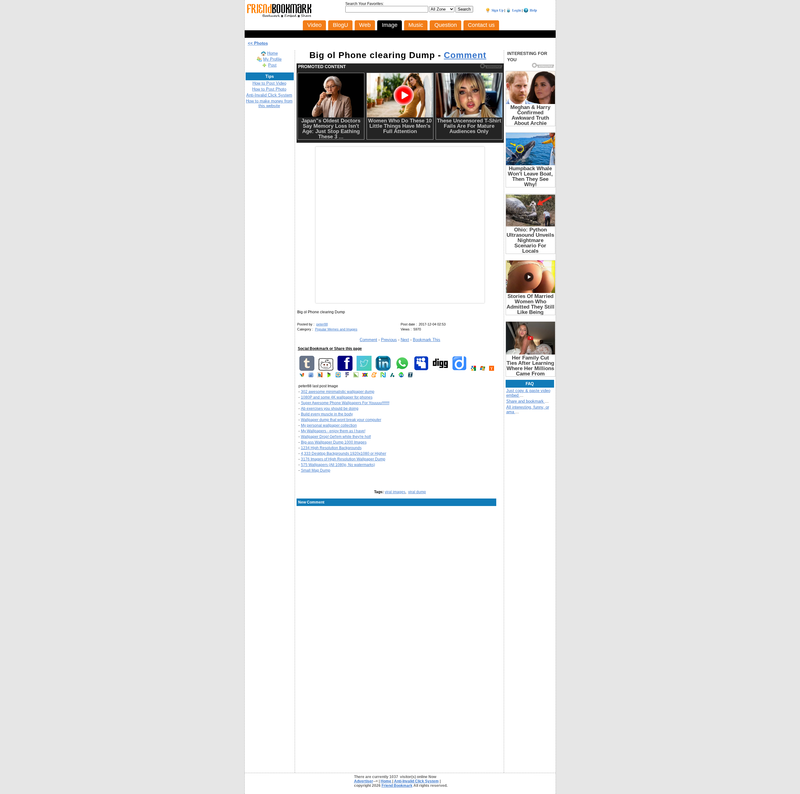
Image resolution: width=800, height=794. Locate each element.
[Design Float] (338, 376)
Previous (389, 339)
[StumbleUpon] (401, 376)
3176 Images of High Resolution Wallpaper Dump (343, 459)
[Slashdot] (392, 376)
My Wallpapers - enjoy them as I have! (333, 431)
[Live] (482, 369)
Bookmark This (426, 339)
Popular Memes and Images (336, 329)
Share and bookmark (525, 401)
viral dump (417, 492)
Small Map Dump (315, 470)
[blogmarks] (329, 376)
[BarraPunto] (320, 376)
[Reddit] (326, 369)
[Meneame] (374, 376)
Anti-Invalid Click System (269, 95)
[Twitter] (364, 369)
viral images (395, 492)
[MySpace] (421, 369)
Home (272, 53)
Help (533, 10)
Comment (465, 55)
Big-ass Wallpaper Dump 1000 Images (334, 442)
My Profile (272, 59)
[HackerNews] (492, 369)
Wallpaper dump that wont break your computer (341, 420)
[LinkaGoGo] (365, 376)
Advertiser (363, 781)
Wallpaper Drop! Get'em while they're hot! (336, 436)
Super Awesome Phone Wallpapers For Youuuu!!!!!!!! (345, 403)
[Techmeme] (410, 376)
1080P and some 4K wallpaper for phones (336, 397)
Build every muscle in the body (327, 414)
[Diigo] (459, 369)
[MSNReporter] (302, 376)
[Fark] (347, 376)
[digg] (440, 369)
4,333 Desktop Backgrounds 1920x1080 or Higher (343, 453)
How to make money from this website (269, 103)
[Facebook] (345, 369)
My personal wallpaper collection (329, 425)
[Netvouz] (383, 376)
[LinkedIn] (383, 369)
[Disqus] (400, 557)
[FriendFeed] (311, 376)
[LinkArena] (356, 376)
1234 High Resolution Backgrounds (331, 448)
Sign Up (497, 10)
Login (516, 10)
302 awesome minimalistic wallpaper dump (337, 392)
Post (272, 65)
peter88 (322, 324)
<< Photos (258, 43)
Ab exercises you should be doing (329, 408)
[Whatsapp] (402, 369)
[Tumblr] (307, 369)
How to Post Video (269, 83)
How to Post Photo (269, 89)
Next (405, 339)
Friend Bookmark (397, 785)
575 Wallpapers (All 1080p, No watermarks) (338, 465)
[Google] (473, 369)
